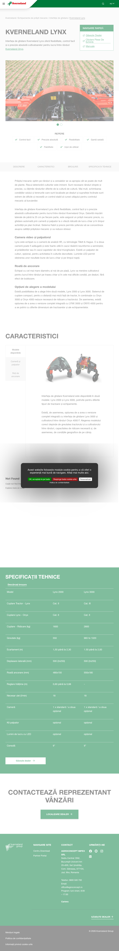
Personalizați (85, 479)
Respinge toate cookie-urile (64, 479)
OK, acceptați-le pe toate (39, 479)
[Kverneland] (16, 4)
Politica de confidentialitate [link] (59, 483)
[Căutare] (101, 12)
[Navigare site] (3, 3)
